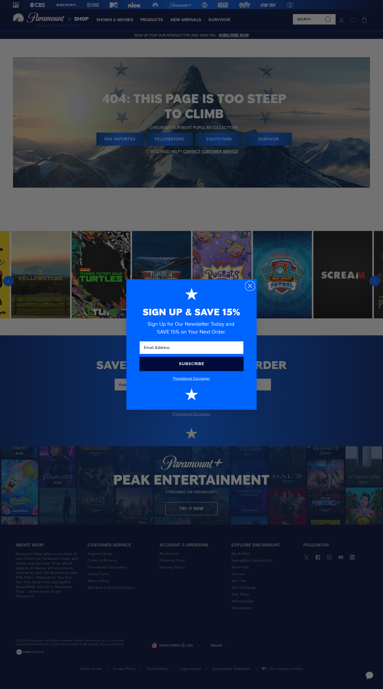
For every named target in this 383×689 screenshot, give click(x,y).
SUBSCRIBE (191, 363)
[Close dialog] (250, 285)
